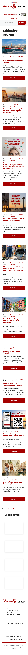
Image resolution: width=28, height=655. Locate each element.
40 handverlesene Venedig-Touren (13, 61)
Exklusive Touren (13, 619)
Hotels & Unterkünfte (15, 623)
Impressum (9, 639)
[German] (14, 2)
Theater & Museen (13, 615)
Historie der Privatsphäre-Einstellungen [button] (14, 646)
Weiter (12, 509)
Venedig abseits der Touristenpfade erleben (12, 384)
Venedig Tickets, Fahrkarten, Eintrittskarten (13, 435)
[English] (12, 2)
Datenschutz (18, 639)
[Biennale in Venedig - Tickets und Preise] (14, 15)
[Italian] (16, 2)
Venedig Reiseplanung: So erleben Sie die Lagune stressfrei (13, 111)
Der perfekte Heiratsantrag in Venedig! (13, 483)
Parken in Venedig (13, 621)
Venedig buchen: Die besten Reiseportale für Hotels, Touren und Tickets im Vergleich (13, 165)
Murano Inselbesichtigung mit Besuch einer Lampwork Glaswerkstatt (13, 269)
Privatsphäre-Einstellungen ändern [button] (11, 645)
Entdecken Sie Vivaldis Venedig (11, 352)
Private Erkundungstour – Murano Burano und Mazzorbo (13, 321)
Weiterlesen (14, 78)
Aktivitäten (11, 617)
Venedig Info (17, 431)
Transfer (10, 612)
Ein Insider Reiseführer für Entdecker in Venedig (13, 220)
